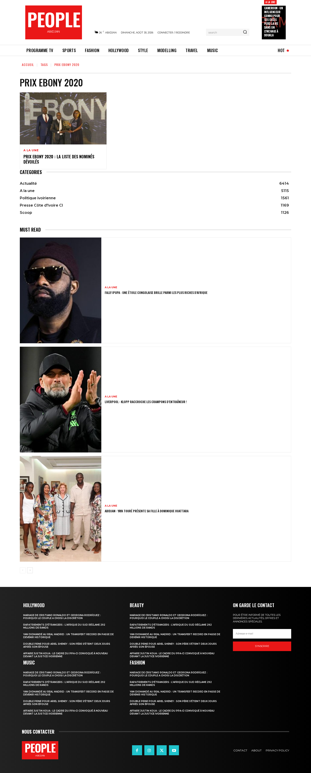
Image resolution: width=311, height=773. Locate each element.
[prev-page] (22, 570)
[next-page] (30, 570)
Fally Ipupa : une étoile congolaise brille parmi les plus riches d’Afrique (156, 292)
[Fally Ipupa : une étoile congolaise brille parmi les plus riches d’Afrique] (60, 290)
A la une (270, 2)
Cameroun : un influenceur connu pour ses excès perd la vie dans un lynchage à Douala (273, 21)
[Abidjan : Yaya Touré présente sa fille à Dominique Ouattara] (60, 509)
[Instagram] (149, 750)
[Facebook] (137, 750)
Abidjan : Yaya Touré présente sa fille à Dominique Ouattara (147, 510)
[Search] (245, 32)
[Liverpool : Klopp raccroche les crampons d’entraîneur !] (60, 399)
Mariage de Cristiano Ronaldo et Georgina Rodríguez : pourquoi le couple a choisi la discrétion (62, 617)
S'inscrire (262, 646)
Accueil (28, 64)
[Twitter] (162, 750)
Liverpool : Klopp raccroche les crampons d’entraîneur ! (146, 401)
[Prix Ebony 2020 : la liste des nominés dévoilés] (63, 118)
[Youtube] (174, 750)
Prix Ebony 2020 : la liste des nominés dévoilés (58, 159)
